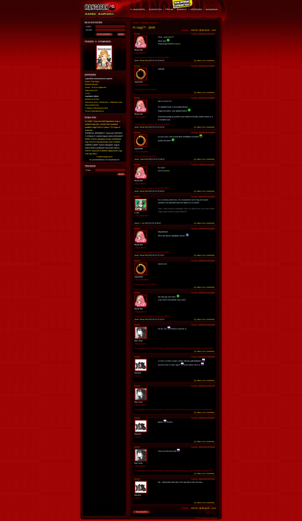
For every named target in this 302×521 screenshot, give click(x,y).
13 (208, 30)
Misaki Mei (144, 60)
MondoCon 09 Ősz (92, 99)
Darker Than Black (92, 82)
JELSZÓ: (89, 30)
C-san (142, 223)
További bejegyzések (104, 157)
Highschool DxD (91, 90)
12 (205, 30)
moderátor (211, 60)
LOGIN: (88, 26)
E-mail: (88, 170)
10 (200, 30)
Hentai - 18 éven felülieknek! (95, 87)
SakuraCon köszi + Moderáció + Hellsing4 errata (103, 102)
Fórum (136, 23)
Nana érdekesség (92, 105)
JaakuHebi (144, 159)
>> (215, 30)
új (194, 60)
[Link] (176, 44)
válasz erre (201, 60)
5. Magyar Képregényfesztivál (96, 108)
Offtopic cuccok (149, 23)
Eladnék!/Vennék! (91, 84)
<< (213, 30)
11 (203, 30)
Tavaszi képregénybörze (94, 111)
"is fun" (87, 93)
